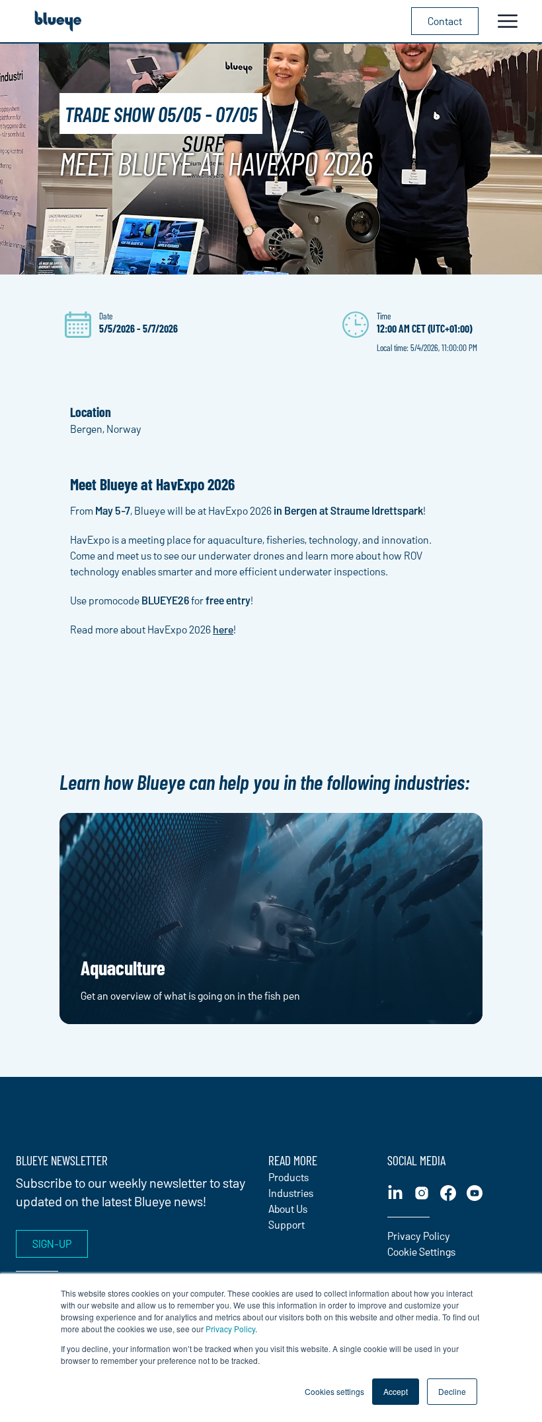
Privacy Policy (230, 1328)
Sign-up (51, 1243)
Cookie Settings (421, 1251)
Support (286, 1224)
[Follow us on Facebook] (448, 1193)
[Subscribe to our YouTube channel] (475, 1193)
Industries (290, 1192)
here (223, 629)
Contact (445, 21)
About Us (287, 1208)
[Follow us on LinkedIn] (395, 1193)
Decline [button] (452, 1391)
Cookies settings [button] (334, 1391)
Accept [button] (395, 1391)
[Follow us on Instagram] (422, 1193)
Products (288, 1177)
